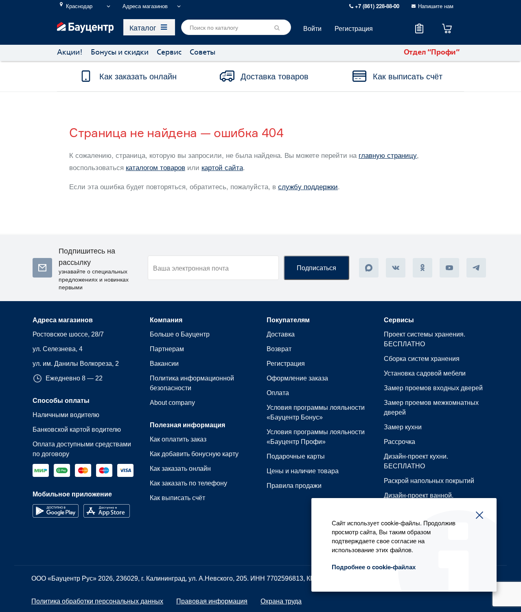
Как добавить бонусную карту (194, 453)
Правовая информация (211, 601)
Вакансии (164, 363)
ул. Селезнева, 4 (58, 348)
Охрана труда (281, 601)
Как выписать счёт (407, 76)
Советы (202, 52)
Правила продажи (294, 485)
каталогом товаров (155, 167)
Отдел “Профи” (432, 52)
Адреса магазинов (145, 6)
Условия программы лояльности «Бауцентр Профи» (316, 436)
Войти (312, 28)
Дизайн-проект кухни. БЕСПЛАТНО (416, 461)
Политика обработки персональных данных (97, 601)
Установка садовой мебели (425, 373)
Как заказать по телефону (188, 483)
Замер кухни (403, 427)
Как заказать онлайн (138, 76)
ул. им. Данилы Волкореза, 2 (76, 363)
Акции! (70, 52)
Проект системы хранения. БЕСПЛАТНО (424, 339)
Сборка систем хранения (422, 358)
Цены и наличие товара (303, 471)
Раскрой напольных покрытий (429, 480)
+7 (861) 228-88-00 (376, 6)
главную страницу (388, 155)
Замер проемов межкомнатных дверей (431, 407)
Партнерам (167, 348)
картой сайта (222, 167)
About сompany (172, 402)
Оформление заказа (297, 378)
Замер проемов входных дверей (433, 388)
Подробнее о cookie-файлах (374, 566)
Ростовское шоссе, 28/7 (68, 334)
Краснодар (79, 6)
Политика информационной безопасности (192, 383)
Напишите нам (435, 6)
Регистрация (354, 28)
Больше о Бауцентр (180, 334)
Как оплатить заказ (178, 439)
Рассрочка (399, 441)
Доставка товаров (275, 76)
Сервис (169, 52)
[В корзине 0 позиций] (447, 28)
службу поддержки (308, 186)
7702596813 (285, 578)
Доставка (281, 334)
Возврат (279, 348)
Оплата (278, 392)
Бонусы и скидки (120, 52)
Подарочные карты (296, 456)
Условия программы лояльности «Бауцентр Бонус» (316, 412)
